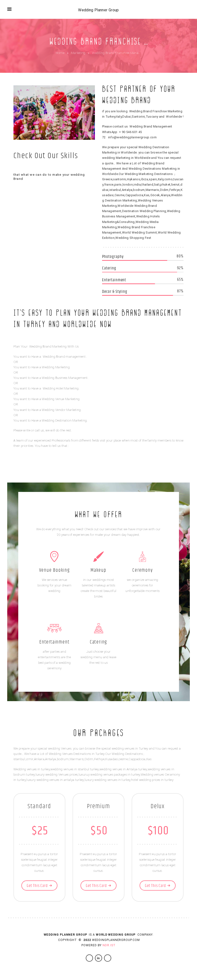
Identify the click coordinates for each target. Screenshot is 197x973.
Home (60, 53)
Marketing (78, 53)
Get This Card (37, 886)
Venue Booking (54, 570)
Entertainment (54, 642)
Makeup (98, 570)
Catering (98, 642)
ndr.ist (109, 945)
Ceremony (142, 570)
